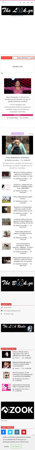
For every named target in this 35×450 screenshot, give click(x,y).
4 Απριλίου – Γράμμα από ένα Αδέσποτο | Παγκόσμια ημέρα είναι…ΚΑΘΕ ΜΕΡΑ (22, 186)
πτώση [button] (6, 446)
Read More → (18, 115)
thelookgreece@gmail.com (12, 311)
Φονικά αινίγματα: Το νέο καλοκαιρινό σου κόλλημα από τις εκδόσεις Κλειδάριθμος (23, 374)
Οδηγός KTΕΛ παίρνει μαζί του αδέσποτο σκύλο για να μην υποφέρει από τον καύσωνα (23, 259)
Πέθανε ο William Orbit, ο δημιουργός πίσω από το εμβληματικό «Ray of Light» (21, 353)
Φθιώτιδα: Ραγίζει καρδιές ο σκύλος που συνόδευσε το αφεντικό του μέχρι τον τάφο (23, 174)
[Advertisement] (17, 36)
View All (31, 133)
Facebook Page (9, 314)
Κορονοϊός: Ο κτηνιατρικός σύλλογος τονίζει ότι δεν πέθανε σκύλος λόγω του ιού (22, 209)
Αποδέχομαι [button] (16, 446)
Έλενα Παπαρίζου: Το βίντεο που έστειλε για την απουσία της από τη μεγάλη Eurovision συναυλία (17, 99)
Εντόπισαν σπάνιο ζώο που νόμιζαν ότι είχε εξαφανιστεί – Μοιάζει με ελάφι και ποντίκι (23, 221)
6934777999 (7, 307)
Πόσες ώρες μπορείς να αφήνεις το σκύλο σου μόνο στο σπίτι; (23, 233)
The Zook (4, 421)
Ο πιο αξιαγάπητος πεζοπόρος (17, 157)
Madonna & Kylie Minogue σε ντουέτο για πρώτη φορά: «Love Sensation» (22, 364)
